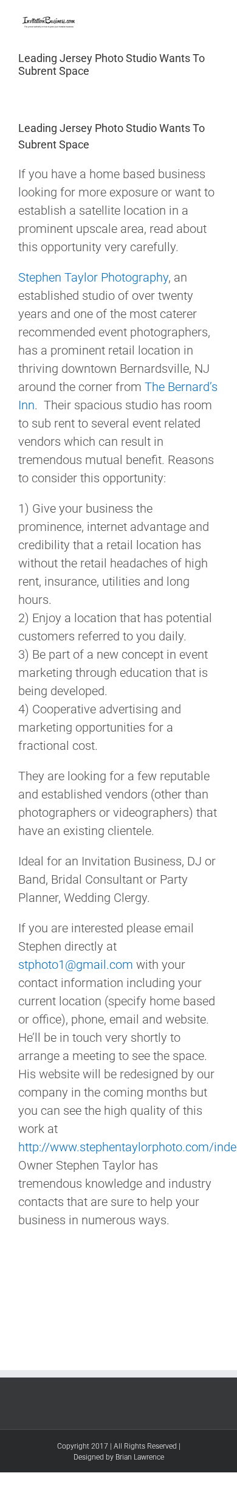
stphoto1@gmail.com (75, 964)
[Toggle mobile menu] (214, 18)
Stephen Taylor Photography (93, 277)
